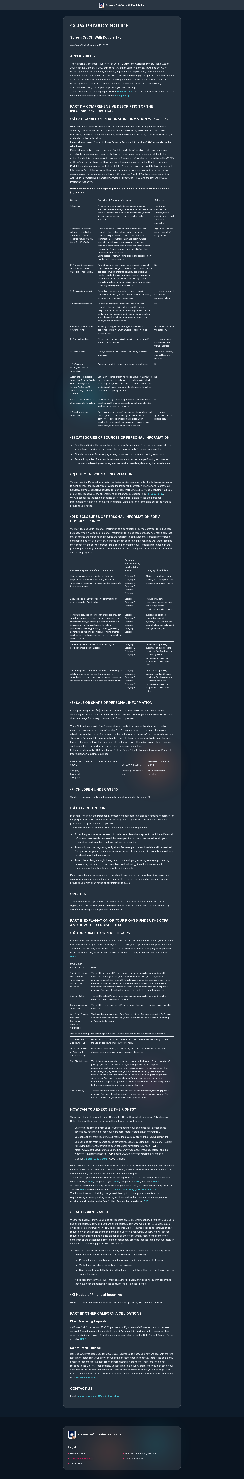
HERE (73, 956)
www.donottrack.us (85, 1377)
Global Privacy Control (96, 1158)
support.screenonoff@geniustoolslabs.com (133, 1189)
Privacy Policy (124, 91)
